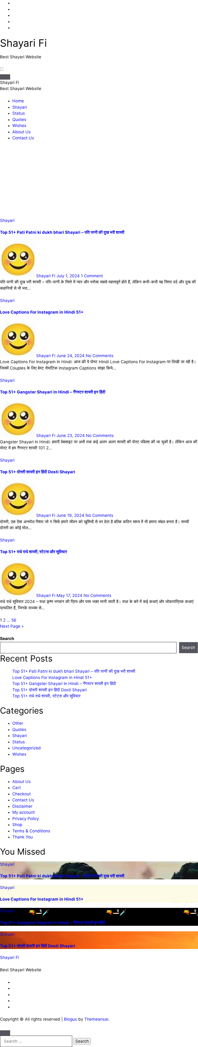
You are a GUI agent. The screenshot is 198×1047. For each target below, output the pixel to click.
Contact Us (23, 138)
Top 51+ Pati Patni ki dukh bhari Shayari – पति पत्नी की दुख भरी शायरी (62, 232)
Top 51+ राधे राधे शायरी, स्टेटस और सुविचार (33, 551)
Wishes (19, 125)
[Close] (5, 1033)
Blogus (70, 1019)
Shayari (19, 107)
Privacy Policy (25, 818)
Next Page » (12, 626)
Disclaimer (22, 806)
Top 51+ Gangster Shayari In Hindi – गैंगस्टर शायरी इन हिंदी (52, 392)
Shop (17, 824)
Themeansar (96, 1019)
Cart (16, 787)
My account (23, 812)
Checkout (21, 793)
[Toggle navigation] (5, 77)
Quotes (19, 119)
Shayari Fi (23, 43)
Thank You (22, 837)
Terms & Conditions (31, 831)
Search (7, 638)
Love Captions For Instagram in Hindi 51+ (42, 312)
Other (17, 723)
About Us (21, 131)
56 (13, 620)
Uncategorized (26, 748)
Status (18, 113)
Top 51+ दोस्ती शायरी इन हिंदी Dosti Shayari (37, 471)
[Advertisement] (99, 181)
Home (18, 100)
